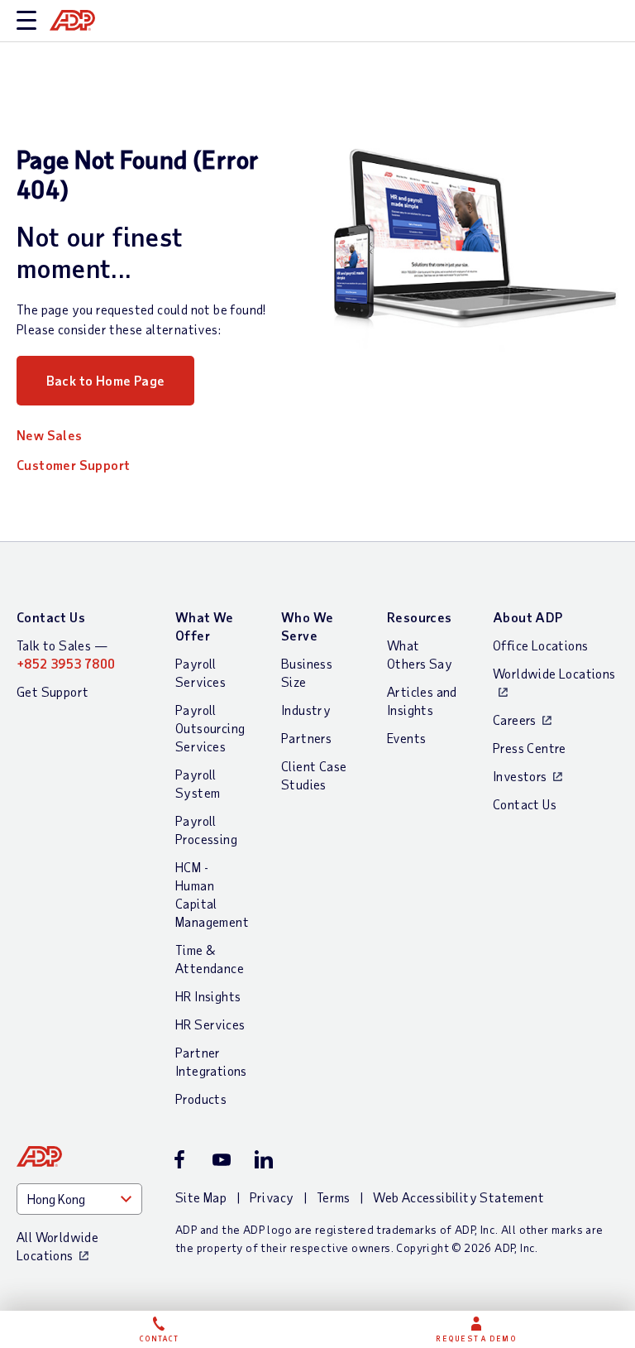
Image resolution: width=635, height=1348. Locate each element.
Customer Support (73, 465)
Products (201, 1098)
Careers (515, 719)
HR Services (210, 1024)
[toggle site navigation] (26, 21)
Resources (419, 617)
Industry (306, 709)
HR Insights (208, 996)
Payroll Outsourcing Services (210, 728)
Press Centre (529, 748)
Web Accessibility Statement (458, 1197)
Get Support (52, 691)
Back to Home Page (105, 380)
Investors (520, 776)
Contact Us (51, 617)
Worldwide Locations (554, 673)
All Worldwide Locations (57, 1246)
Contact (159, 1338)
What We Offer (204, 626)
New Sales (50, 435)
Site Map (201, 1197)
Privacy (272, 1197)
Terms (334, 1197)
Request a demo (476, 1338)
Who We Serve (307, 626)
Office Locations (540, 645)
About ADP (528, 617)
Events (406, 738)
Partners (306, 738)
